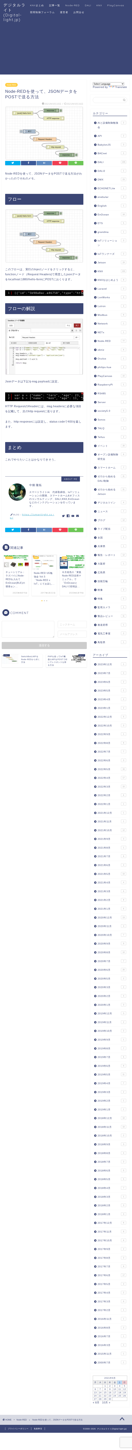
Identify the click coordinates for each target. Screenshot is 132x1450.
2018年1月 (111, 1214)
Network (111, 323)
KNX (99, 5)
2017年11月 (111, 1231)
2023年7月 (111, 673)
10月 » (106, 1402)
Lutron (111, 306)
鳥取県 (111, 642)
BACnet (111, 153)
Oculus (111, 358)
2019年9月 (111, 1039)
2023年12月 (111, 664)
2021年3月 (111, 891)
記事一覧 (54, 5)
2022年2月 (111, 795)
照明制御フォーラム (42, 12)
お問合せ (78, 12)
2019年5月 (111, 1074)
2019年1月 (111, 1109)
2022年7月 (111, 751)
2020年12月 (111, 917)
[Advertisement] (66, 50)
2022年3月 (111, 786)
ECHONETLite (111, 188)
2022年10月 (111, 725)
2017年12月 (111, 1223)
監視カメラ (111, 607)
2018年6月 (111, 1170)
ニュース (111, 511)
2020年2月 (111, 996)
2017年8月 (111, 1258)
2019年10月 (111, 1031)
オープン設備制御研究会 (111, 456)
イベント (111, 446)
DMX (111, 179)
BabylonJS (111, 144)
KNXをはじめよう (111, 280)
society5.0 (111, 411)
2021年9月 (111, 839)
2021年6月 (111, 865)
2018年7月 (111, 1162)
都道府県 (111, 625)
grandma (111, 232)
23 (110, 1396)
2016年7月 (111, 1336)
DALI (88, 5)
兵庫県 (111, 546)
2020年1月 (111, 1005)
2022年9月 (111, 734)
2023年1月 (111, 708)
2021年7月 (111, 856)
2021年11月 (111, 821)
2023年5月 (111, 690)
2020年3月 (111, 987)
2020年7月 (111, 961)
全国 (111, 537)
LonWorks (111, 297)
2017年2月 (111, 1310)
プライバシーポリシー (18, 1429)
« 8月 (96, 1402)
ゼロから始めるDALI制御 (111, 478)
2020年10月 (111, 935)
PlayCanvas (115, 5)
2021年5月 (111, 874)
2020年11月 (111, 926)
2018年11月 (111, 1127)
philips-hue (111, 367)
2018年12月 (111, 1118)
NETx (111, 332)
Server (111, 402)
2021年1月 (111, 909)
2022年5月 (111, 769)
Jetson (111, 262)
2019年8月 (111, 1048)
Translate (121, 87)
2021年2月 (111, 900)
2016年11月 (111, 1319)
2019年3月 (111, 1092)
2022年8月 (111, 743)
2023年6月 (111, 682)
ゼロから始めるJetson (111, 491)
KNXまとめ (37, 5)
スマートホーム (111, 467)
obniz (111, 350)
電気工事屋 (111, 633)
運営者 (64, 12)
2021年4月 (111, 882)
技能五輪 (111, 581)
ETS (111, 223)
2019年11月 (111, 1022)
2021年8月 (111, 848)
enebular (111, 197)
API (111, 136)
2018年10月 (111, 1135)
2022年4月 (111, 778)
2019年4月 (111, 1083)
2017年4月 (111, 1292)
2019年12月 (111, 1013)
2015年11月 (111, 1354)
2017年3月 (111, 1301)
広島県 (111, 572)
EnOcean (111, 214)
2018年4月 (111, 1188)
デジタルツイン (111, 502)
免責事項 (38, 1429)
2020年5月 (111, 978)
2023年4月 (111, 699)
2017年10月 (111, 1240)
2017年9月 (111, 1249)
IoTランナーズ (111, 254)
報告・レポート (111, 555)
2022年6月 (111, 760)
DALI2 (111, 171)
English (111, 206)
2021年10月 (111, 830)
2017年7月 (111, 1266)
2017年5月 (111, 1284)
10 (114, 1389)
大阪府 (111, 563)
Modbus (111, 315)
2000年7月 (111, 1362)
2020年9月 (111, 943)
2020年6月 (111, 970)
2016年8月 (111, 1328)
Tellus (111, 437)
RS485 (111, 393)
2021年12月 (111, 813)
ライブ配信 (111, 529)
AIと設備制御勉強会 (111, 125)
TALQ (111, 428)
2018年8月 (111, 1153)
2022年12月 (111, 717)
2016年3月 (111, 1345)
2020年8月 (111, 952)
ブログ (111, 520)
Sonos (111, 419)
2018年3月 (111, 1197)
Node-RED (72, 5)
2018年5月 (111, 1179)
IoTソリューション (111, 242)
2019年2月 (111, 1101)
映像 (111, 590)
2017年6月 (111, 1275)
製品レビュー (111, 616)
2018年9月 (111, 1144)
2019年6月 (111, 1066)
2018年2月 (111, 1205)
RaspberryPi (111, 384)
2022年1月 (111, 804)
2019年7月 (111, 1057)
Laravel (111, 289)
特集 (111, 598)
